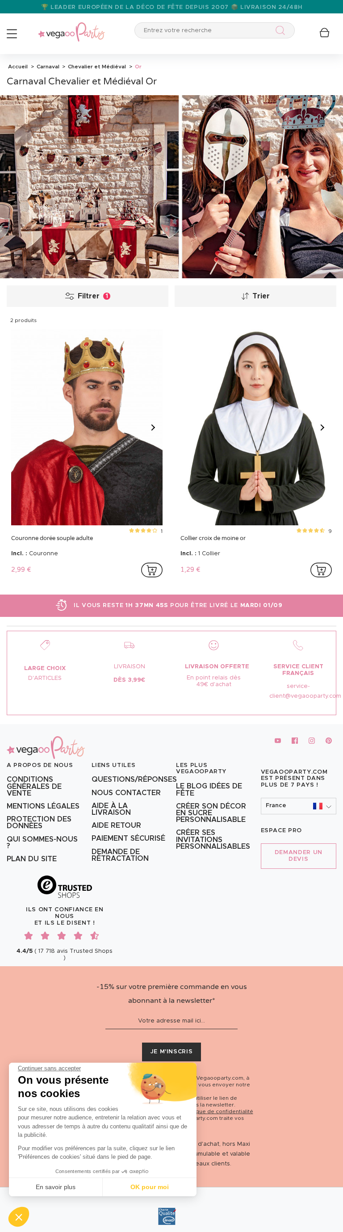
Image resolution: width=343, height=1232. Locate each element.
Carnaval (47, 66)
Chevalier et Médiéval (96, 66)
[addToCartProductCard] (152, 570)
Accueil (18, 66)
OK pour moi (149, 1186)
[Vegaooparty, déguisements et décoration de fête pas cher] (71, 27)
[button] (18, 1217)
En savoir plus (55, 1186)
